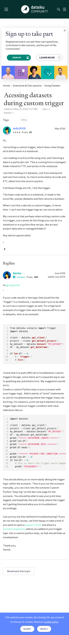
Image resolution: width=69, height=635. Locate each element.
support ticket (33, 524)
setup (24, 119)
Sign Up (16, 57)
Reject (44, 628)
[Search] (58, 9)
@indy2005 (13, 285)
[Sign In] (64, 9)
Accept (27, 628)
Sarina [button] (17, 273)
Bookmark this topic (18, 571)
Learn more (47, 57)
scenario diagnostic (14, 528)
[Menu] (6, 9)
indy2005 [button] (19, 128)
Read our (46, 621)
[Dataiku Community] (34, 9)
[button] (64, 30)
